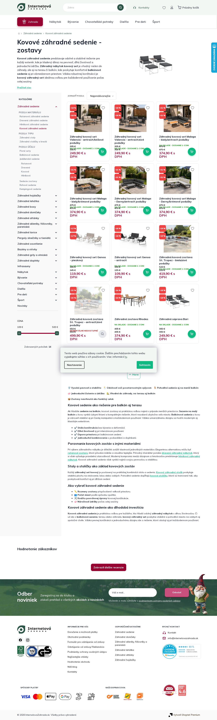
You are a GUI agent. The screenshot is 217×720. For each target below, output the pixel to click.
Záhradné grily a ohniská (32, 255)
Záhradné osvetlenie (30, 243)
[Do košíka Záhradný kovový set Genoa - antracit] (147, 272)
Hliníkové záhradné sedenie (34, 124)
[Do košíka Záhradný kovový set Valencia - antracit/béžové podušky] (102, 152)
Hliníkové (26, 175)
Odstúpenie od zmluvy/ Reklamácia (86, 646)
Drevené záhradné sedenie (34, 120)
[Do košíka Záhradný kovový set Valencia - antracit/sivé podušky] (147, 152)
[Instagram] (27, 640)
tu (126, 356)
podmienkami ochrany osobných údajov (159, 600)
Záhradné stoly (27, 137)
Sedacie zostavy (28, 181)
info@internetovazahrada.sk (183, 638)
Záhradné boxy (27, 206)
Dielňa (21, 288)
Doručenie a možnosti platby (82, 632)
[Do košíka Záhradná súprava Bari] (192, 334)
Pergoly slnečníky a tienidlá (34, 238)
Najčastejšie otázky (78, 656)
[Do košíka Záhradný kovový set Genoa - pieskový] (102, 272)
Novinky (22, 305)
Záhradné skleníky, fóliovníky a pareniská (131, 643)
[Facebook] (20, 640)
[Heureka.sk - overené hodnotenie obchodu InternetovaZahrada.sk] (181, 651)
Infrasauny (24, 266)
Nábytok (23, 272)
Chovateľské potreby (30, 283)
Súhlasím (145, 364)
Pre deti (22, 294)
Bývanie (22, 277)
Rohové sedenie (28, 185)
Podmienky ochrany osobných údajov (87, 651)
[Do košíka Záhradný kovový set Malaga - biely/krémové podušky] (102, 210)
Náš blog (72, 666)
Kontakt (172, 632)
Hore (135, 374)
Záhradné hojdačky (29, 195)
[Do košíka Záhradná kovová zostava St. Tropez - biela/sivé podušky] (192, 272)
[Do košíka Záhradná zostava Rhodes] (147, 334)
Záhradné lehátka (28, 201)
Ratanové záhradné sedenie (34, 116)
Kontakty (143, 7)
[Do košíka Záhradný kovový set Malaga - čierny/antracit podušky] (147, 210)
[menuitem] (30, 22)
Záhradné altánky (28, 218)
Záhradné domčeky (29, 212)
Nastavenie (74, 364)
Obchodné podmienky (79, 637)
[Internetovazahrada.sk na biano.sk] (183, 691)
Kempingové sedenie (30, 189)
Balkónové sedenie (29, 154)
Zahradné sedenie (124, 632)
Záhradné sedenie (28, 106)
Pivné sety (25, 150)
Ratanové (26, 163)
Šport (21, 300)
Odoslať (176, 592)
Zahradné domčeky (125, 637)
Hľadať (120, 7)
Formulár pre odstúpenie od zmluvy (86, 641)
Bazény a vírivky (27, 249)
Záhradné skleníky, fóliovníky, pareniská (35, 225)
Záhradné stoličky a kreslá (33, 141)
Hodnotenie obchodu (79, 661)
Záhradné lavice (27, 232)
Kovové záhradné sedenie (33, 128)
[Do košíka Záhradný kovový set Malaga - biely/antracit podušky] (192, 152)
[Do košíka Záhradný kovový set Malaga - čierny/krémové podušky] (192, 210)
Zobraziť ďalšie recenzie (108, 567)
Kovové (25, 171)
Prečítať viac (24, 87)
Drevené (25, 167)
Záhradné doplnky (29, 260)
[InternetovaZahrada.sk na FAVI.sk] (170, 691)
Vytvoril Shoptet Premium (186, 714)
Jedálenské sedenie (30, 158)
